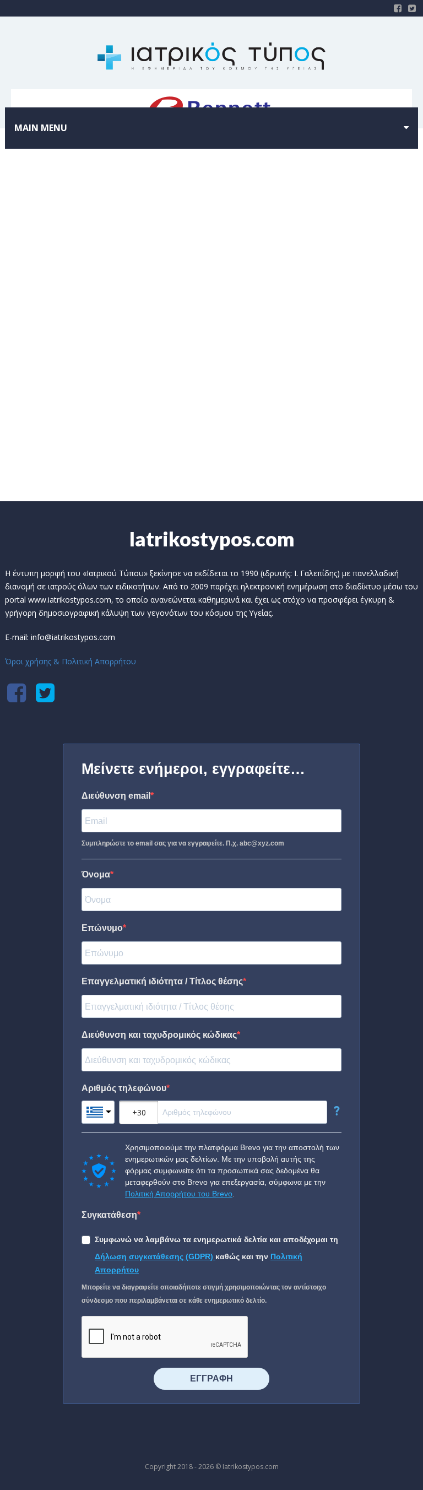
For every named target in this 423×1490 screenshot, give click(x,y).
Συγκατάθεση (109, 1215)
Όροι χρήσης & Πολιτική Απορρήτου (70, 661)
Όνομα (96, 874)
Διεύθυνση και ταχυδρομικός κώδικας (159, 1034)
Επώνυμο (102, 928)
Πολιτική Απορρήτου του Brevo (178, 1193)
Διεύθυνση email (116, 795)
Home (185, 428)
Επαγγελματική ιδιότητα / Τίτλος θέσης (162, 981)
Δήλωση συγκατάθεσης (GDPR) (155, 1256)
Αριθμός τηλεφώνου (124, 1088)
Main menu (40, 128)
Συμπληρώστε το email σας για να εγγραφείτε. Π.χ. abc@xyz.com (183, 843)
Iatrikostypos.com (212, 539)
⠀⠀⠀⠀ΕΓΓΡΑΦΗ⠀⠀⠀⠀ (211, 1378)
